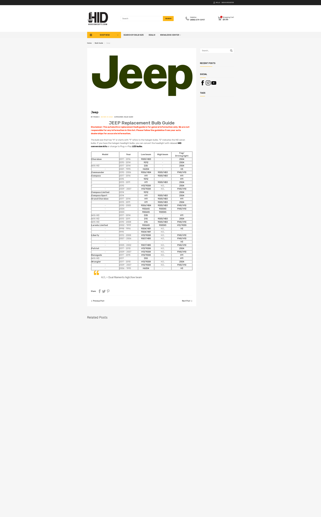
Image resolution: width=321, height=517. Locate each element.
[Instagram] (208, 82)
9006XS (146, 209)
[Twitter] (104, 291)
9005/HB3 (146, 159)
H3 (182, 169)
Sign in (224, 2)
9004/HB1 (146, 228)
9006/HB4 (146, 172)
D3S (146, 166)
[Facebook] (99, 291)
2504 (181, 159)
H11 (146, 176)
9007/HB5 (146, 238)
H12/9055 (181, 225)
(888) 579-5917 (197, 20)
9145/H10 (181, 172)
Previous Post (98, 301)
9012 (146, 162)
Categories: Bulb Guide (123, 117)
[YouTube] (213, 82)
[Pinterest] (108, 291)
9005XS (162, 209)
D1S (146, 219)
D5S (146, 258)
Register (230, 2)
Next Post (186, 301)
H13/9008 (146, 185)
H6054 (146, 169)
